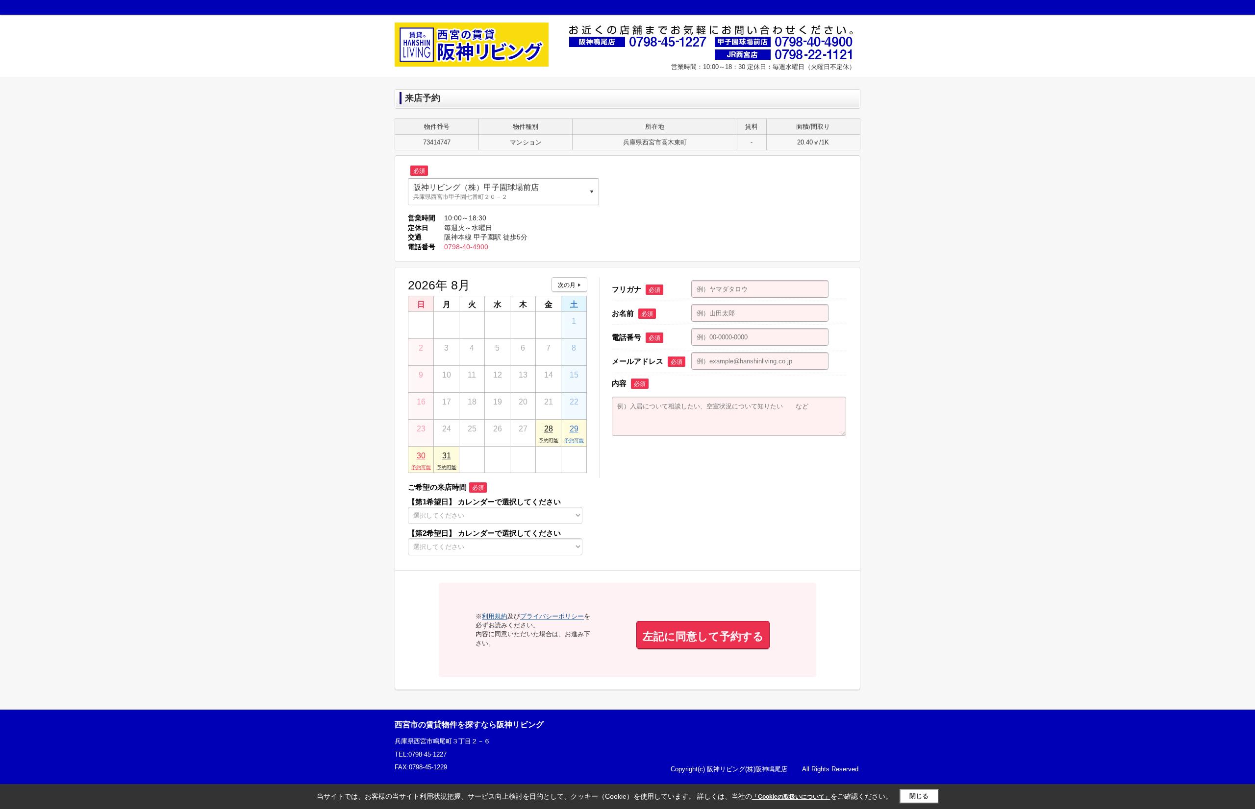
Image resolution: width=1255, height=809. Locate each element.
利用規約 (494, 616)
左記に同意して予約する (703, 636)
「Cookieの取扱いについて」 (791, 796)
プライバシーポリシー (552, 616)
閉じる (919, 796)
